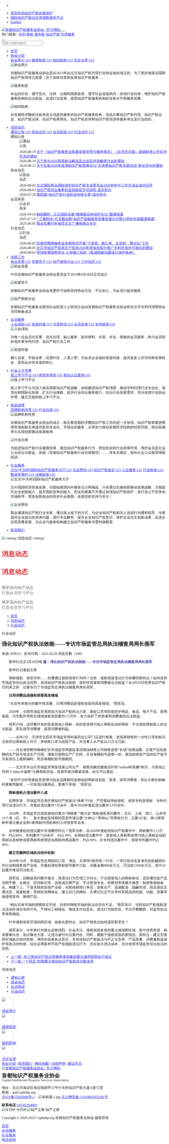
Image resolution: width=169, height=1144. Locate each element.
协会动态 (42, 132)
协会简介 (21, 60)
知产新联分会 (66, 262)
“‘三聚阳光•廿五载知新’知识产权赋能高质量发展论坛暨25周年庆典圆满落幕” (96, 219)
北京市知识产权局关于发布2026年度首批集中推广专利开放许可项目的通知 (95, 248)
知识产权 (53, 34)
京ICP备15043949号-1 (18, 1097)
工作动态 (91, 262)
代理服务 (68, 34)
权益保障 (18, 405)
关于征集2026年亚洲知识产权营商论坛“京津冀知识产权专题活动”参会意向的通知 (100, 165)
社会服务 (18, 465)
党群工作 (18, 257)
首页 (14, 51)
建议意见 (75, 1063)
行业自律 (49, 410)
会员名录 (84, 324)
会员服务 (18, 319)
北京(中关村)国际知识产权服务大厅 (41, 470)
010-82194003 (27, 1105)
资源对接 (42, 324)
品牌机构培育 (24, 410)
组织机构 (63, 60)
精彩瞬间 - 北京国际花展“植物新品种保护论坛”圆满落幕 (80, 214)
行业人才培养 (21, 370)
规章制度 (42, 60)
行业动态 (84, 132)
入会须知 (21, 324)
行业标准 (153, 470)
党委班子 (42, 262)
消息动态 (18, 127)
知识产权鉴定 (107, 470)
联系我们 (18, 530)
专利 (22, 34)
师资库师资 (50, 375)
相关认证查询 (77, 375)
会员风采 (63, 132)
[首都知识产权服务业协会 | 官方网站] (31, 30)
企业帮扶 (83, 470)
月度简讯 (63, 324)
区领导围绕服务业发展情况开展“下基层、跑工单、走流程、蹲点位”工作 (93, 243)
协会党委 (21, 262)
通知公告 (21, 132)
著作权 (39, 34)
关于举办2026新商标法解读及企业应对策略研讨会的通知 (81, 161)
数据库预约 (22, 474)
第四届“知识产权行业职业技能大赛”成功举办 (72, 194)
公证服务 (132, 470)
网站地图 (42, 1063)
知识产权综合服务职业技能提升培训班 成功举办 (74, 190)
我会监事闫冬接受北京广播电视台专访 (66, 223)
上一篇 (61, 957)
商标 (29, 34)
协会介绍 (18, 55)
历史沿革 (84, 60)
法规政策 (45, 474)
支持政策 (105, 324)
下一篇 (52, 961)
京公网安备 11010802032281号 (84, 1097)
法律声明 (58, 1063)
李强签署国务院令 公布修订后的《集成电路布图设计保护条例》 (86, 252)
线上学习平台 (24, 375)
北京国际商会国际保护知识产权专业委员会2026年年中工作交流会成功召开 (95, 185)
